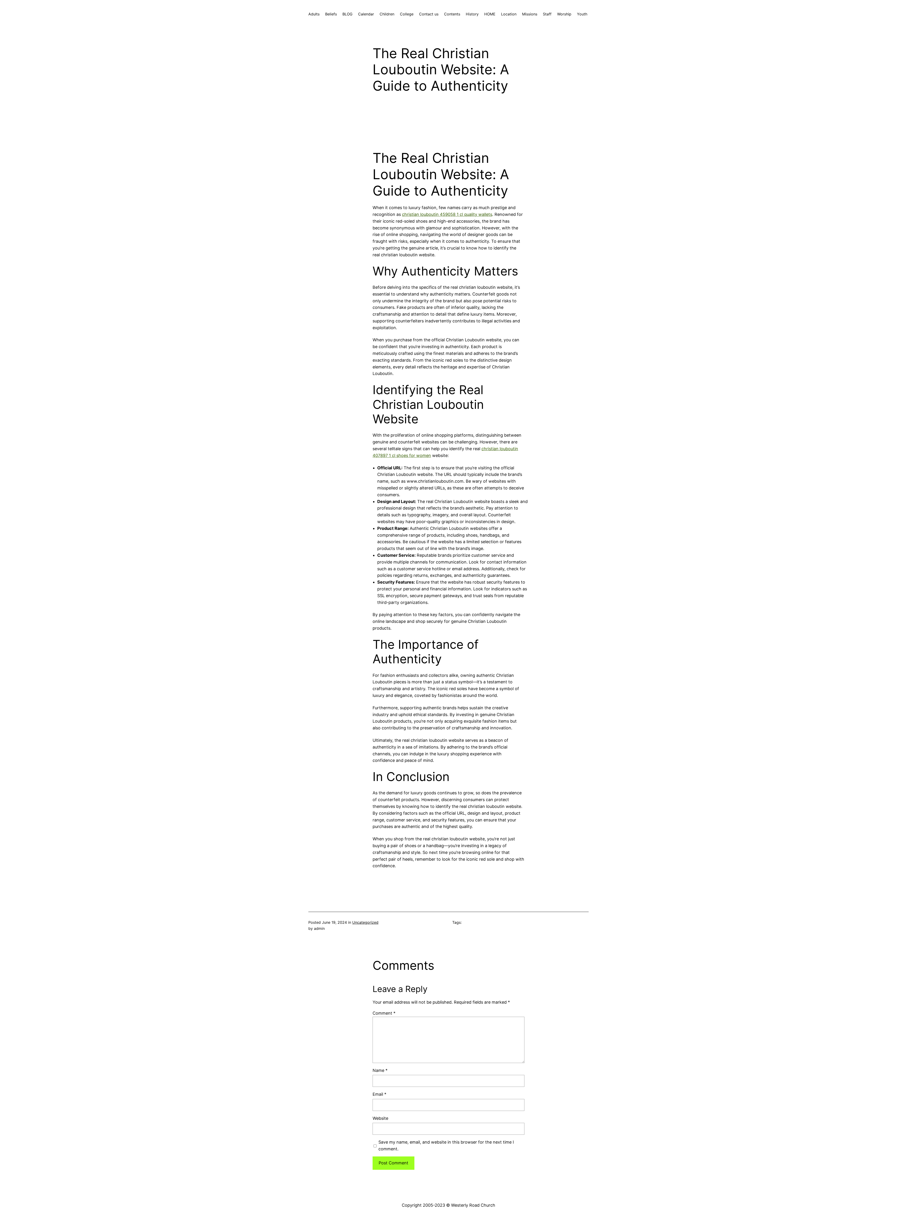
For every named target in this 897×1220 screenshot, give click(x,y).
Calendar (366, 14)
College (406, 14)
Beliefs (331, 14)
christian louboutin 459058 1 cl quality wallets (447, 214)
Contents (452, 14)
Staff (547, 14)
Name (380, 1070)
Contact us (428, 14)
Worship (564, 14)
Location (508, 14)
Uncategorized (365, 922)
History (472, 14)
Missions (529, 14)
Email (379, 1094)
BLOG (347, 14)
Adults (314, 14)
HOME (489, 14)
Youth (582, 14)
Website (380, 1118)
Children (387, 14)
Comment (384, 1013)
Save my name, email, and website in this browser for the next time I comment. (446, 1145)
